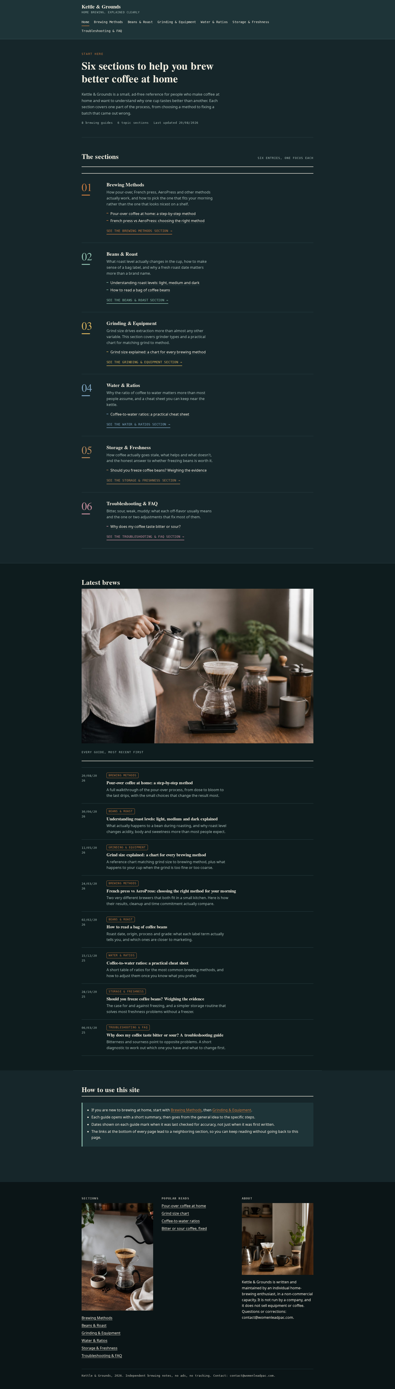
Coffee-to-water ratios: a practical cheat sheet (149, 414)
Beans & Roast (140, 22)
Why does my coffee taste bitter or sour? (145, 526)
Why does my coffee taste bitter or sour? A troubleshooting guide (165, 1035)
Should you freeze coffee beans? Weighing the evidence (158, 470)
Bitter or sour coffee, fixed (184, 1228)
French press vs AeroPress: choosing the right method (157, 220)
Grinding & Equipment (176, 22)
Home (85, 22)
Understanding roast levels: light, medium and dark (155, 282)
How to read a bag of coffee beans (140, 290)
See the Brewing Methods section (137, 231)
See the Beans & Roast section (135, 300)
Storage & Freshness (250, 22)
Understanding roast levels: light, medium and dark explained (162, 819)
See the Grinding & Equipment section (142, 362)
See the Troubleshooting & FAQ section (143, 536)
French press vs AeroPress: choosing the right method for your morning (171, 891)
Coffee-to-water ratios (181, 1220)
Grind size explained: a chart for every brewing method (158, 352)
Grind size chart (175, 1213)
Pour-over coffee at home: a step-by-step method (153, 213)
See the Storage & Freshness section (141, 480)
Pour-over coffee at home (184, 1205)
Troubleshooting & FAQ (102, 31)
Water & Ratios (214, 22)
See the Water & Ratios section (136, 424)
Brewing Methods (108, 22)
